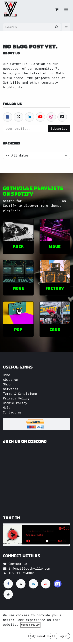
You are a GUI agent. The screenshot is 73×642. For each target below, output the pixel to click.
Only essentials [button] (40, 636)
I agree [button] (62, 636)
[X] (21, 583)
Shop (7, 384)
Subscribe (59, 128)
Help (7, 407)
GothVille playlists (42, 201)
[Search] (57, 27)
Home (6, 375)
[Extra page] (8, 594)
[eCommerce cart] (57, 9)
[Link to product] (18, 230)
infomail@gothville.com (29, 568)
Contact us (12, 412)
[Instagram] (58, 583)
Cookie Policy (15, 403)
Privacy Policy (16, 398)
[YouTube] (45, 583)
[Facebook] (7, 117)
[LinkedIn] (33, 583)
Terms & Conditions (20, 393)
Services (10, 389)
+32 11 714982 (21, 573)
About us (10, 379)
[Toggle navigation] (66, 9)
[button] (66, 27)
